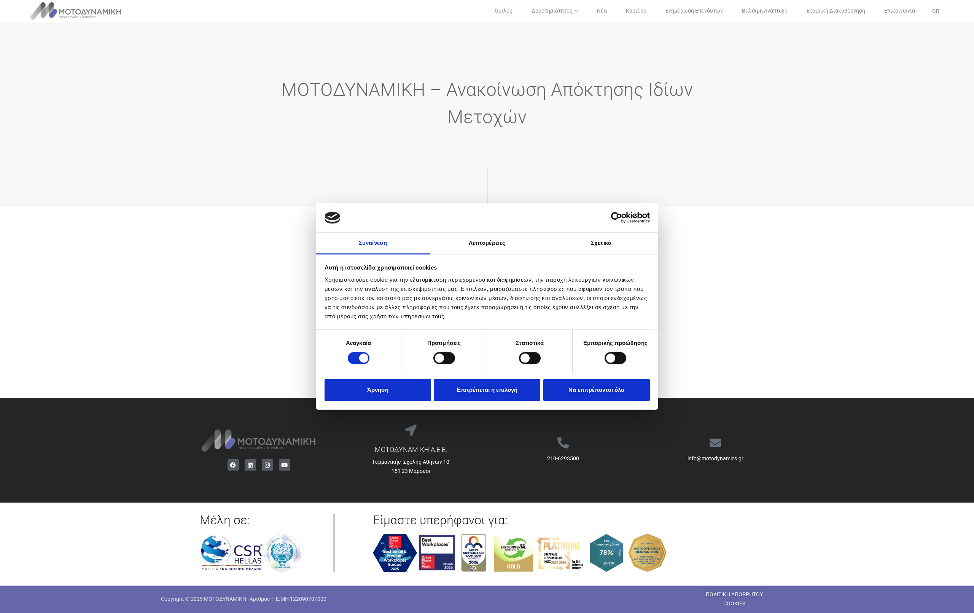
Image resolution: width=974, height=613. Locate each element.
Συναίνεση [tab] (373, 242)
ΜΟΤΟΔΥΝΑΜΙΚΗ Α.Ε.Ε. (411, 449)
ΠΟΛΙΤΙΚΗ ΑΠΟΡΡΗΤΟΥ (734, 594)
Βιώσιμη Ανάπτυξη (765, 11)
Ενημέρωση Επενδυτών (694, 11)
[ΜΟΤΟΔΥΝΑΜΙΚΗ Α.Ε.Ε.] (411, 430)
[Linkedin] (250, 465)
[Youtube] (284, 465)
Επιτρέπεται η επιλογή (487, 389)
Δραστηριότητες (552, 11)
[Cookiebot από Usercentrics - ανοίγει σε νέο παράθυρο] (616, 217)
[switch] (444, 358)
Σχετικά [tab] (601, 242)
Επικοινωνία (899, 11)
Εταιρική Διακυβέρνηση (836, 11)
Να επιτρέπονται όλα (596, 389)
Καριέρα (636, 11)
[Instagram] (267, 465)
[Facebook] (233, 465)
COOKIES (734, 603)
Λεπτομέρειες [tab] (487, 242)
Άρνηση (377, 389)
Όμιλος (503, 11)
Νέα (602, 11)
